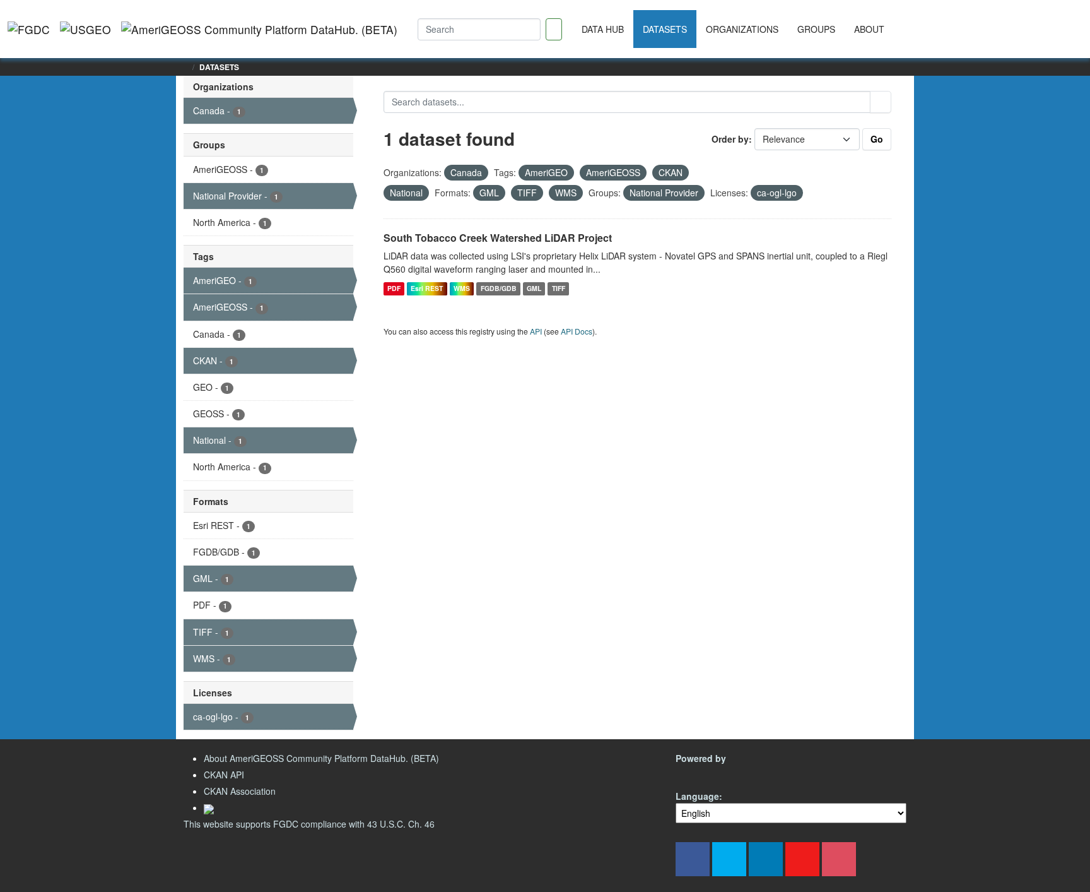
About (869, 29)
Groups (816, 29)
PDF (394, 288)
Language (697, 796)
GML (534, 288)
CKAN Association (240, 791)
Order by (730, 139)
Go (876, 139)
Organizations (742, 29)
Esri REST (427, 288)
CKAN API (224, 774)
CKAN (697, 773)
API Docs (576, 331)
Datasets (665, 29)
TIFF (558, 288)
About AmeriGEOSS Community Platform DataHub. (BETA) (321, 758)
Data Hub (603, 29)
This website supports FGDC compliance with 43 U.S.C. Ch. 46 (309, 824)
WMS (462, 288)
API (536, 331)
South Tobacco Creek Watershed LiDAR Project (498, 237)
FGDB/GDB (499, 288)
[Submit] (880, 102)
